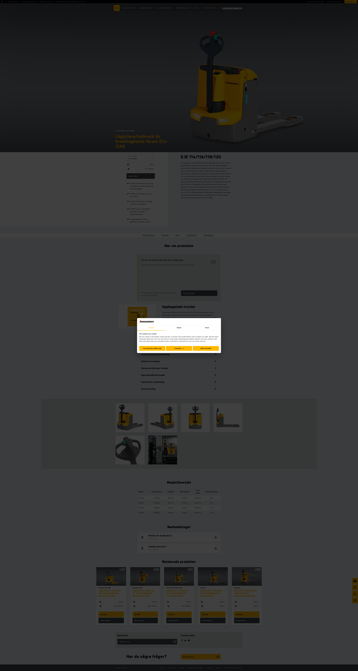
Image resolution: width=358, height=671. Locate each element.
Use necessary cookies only (152, 348)
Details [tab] (179, 328)
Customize (177, 348)
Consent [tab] (151, 328)
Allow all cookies (205, 348)
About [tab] (207, 328)
